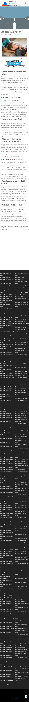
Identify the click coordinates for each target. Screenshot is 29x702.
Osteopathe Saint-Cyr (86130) (21, 661)
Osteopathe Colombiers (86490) (7, 519)
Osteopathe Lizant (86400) (20, 582)
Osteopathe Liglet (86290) (20, 375)
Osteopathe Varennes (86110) (21, 595)
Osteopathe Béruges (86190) (6, 647)
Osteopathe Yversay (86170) (6, 595)
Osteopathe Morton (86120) (20, 348)
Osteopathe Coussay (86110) (6, 285)
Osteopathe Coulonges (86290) (21, 459)
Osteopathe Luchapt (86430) (6, 321)
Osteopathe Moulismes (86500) (21, 413)
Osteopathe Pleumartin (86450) (6, 333)
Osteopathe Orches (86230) (20, 551)
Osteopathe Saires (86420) (5, 431)
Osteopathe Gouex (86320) (20, 461)
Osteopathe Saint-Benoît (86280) (21, 538)
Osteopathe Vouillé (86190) (5, 421)
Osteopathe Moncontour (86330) (7, 628)
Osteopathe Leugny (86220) (6, 308)
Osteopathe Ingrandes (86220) (21, 578)
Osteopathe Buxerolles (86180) (6, 375)
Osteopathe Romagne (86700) (21, 475)
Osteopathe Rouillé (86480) (20, 611)
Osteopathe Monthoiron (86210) (6, 682)
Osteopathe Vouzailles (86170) (6, 279)
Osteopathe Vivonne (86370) (6, 655)
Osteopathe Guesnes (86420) (21, 511)
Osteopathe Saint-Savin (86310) (6, 427)
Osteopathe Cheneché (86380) (6, 680)
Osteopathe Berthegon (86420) (6, 344)
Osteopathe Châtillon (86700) (6, 352)
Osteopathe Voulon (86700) (6, 283)
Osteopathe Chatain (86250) (20, 287)
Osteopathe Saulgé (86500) (6, 561)
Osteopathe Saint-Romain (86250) (22, 407)
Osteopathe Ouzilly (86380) (20, 296)
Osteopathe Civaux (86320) (5, 413)
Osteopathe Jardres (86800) (20, 321)
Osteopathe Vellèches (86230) (21, 542)
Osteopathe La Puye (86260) (20, 279)
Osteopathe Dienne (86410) (20, 289)
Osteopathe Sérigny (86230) (20, 381)
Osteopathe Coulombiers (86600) (7, 287)
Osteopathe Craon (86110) (5, 289)
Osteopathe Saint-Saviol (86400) (21, 342)
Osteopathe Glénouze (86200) (21, 666)
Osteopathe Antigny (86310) (20, 647)
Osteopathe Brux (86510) (5, 505)
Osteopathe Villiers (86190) (20, 505)
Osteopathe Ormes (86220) (20, 327)
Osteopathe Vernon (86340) (20, 308)
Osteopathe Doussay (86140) (21, 664)
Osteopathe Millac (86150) (5, 314)
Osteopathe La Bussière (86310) (21, 292)
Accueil (2, 34)
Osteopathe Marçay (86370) (20, 613)
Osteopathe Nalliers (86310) (6, 611)
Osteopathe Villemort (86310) (6, 517)
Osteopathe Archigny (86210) (6, 454)
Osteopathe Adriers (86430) (6, 551)
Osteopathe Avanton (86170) (21, 333)
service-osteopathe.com (10, 692)
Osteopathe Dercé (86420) (5, 632)
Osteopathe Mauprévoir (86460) (21, 628)
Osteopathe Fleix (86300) (5, 530)
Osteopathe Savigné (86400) (21, 657)
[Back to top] (25, 698)
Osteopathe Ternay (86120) (20, 601)
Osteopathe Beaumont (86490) (6, 467)
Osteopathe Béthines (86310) (21, 377)
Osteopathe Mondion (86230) (6, 507)
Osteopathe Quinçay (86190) (20, 557)
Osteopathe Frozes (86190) (20, 507)
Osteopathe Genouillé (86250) (21, 354)
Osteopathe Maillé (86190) (5, 546)
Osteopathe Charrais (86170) (21, 411)
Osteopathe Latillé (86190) (20, 517)
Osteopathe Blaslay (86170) (20, 534)
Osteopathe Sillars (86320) (20, 643)
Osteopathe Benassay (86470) (6, 457)
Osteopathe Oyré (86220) (20, 469)
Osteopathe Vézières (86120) (21, 482)
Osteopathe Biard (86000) (20, 599)
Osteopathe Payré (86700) (20, 285)
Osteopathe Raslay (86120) (5, 659)
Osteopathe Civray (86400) (5, 383)
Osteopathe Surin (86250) (20, 427)
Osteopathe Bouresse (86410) (6, 459)
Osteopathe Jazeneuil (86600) (21, 371)
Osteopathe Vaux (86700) (20, 592)
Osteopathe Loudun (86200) (20, 452)
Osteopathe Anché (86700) (5, 486)
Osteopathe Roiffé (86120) (20, 338)
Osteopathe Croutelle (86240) (6, 609)
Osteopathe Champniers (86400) (7, 618)
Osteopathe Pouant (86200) (6, 373)
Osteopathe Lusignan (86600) (21, 373)
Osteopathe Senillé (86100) (5, 553)
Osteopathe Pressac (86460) (21, 586)
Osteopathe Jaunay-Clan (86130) (7, 377)
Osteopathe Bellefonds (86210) (21, 431)
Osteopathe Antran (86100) (5, 312)
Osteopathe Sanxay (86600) (20, 553)
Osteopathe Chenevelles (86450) (21, 471)
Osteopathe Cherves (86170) (6, 319)
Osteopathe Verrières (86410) (21, 526)
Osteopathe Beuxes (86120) (20, 540)
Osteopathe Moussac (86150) (6, 356)
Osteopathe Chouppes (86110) (21, 398)
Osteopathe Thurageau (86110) (6, 549)
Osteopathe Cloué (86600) (5, 615)
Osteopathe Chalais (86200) (6, 452)
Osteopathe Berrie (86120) (5, 601)
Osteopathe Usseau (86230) (6, 540)
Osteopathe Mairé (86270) (5, 298)
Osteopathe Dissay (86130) (20, 390)
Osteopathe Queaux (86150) (6, 388)
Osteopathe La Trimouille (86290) (7, 338)
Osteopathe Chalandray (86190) (21, 302)
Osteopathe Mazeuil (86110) (6, 317)
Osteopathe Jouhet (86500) (6, 446)
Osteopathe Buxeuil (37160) (6, 666)
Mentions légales (5, 694)
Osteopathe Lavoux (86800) (20, 363)
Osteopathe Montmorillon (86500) (22, 323)
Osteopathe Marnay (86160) (6, 417)
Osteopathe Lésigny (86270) (20, 367)
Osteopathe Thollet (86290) (6, 622)
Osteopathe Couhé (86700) (5, 461)
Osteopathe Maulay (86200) (6, 425)
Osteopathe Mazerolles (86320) (6, 613)
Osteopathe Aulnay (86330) (20, 294)
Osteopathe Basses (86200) (6, 670)
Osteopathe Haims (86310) (20, 651)
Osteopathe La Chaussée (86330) (21, 356)
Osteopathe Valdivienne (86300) (21, 676)
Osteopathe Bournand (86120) (21, 400)
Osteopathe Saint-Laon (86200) (6, 492)
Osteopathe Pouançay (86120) (6, 496)
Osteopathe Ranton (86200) (6, 450)
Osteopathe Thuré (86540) (20, 383)
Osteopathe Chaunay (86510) (6, 626)
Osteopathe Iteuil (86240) (20, 645)
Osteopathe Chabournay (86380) (7, 331)
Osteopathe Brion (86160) (5, 386)
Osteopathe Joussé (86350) (20, 434)
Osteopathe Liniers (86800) (5, 394)
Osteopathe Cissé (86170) (20, 500)
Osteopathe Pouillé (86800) (20, 519)
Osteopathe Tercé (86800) (5, 674)
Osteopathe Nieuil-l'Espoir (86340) (7, 563)
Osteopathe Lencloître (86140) (6, 636)
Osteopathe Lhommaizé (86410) (21, 563)
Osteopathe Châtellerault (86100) (21, 571)
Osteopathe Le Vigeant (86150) (21, 314)
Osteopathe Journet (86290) (20, 417)
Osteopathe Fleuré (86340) (5, 649)
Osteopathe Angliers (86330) (21, 649)
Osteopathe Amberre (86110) (21, 298)
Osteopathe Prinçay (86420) (20, 344)
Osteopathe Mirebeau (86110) (6, 429)
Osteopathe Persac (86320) (20, 488)
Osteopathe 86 (8, 34)
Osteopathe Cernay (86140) (6, 651)
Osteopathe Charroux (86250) (6, 438)
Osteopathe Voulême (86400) (21, 337)
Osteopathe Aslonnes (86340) (6, 488)
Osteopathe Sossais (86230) (6, 657)
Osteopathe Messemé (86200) (21, 429)
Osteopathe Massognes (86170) (7, 594)
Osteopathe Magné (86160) (6, 294)
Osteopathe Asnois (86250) (6, 442)
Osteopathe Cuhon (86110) (20, 415)
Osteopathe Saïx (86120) (5, 277)
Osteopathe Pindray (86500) (6, 296)
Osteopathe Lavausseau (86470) (21, 594)
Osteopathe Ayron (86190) (5, 645)
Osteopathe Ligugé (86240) (20, 277)
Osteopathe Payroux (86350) (20, 463)
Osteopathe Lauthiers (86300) (6, 542)
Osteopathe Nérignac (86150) (21, 615)
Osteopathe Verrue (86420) (6, 592)
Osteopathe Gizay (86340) (20, 319)
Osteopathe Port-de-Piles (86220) (7, 323)
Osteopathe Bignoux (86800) (6, 661)
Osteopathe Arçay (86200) (20, 454)
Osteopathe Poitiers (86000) (6, 404)
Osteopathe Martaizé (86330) (6, 471)
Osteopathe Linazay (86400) (6, 400)
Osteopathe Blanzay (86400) (6, 390)
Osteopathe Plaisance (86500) (6, 463)
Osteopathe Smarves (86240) (21, 682)
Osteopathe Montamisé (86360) (6, 469)
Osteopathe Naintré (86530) (20, 388)
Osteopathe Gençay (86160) (6, 415)
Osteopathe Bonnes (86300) (20, 659)
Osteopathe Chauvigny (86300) (6, 676)
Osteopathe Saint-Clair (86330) (6, 354)
